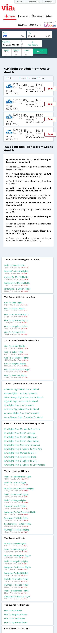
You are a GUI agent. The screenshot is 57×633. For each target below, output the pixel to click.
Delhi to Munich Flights (14, 265)
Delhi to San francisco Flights (17, 476)
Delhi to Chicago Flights (15, 500)
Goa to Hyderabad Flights (16, 320)
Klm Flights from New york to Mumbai (22, 445)
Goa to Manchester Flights (16, 357)
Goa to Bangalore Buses (15, 614)
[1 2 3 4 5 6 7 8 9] (7, 54)
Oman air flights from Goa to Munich (21, 413)
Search (40, 51)
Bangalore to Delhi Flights (16, 573)
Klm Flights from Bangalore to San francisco (24, 464)
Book (50, 89)
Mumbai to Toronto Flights (16, 529)
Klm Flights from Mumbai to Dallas (20, 453)
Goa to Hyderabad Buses (15, 622)
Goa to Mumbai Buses (14, 618)
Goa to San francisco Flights (17, 369)
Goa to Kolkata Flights (14, 308)
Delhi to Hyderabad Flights (16, 590)
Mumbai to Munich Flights (16, 271)
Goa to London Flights (14, 346)
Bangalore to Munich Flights (17, 283)
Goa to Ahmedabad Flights (16, 314)
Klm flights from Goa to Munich (19, 405)
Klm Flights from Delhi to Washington (21, 441)
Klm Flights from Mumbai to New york (22, 429)
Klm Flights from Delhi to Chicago (19, 433)
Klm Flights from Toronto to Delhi (20, 457)
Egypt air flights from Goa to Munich (21, 401)
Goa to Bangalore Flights (15, 326)
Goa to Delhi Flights (13, 302)
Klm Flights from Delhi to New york (20, 437)
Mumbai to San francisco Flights (19, 488)
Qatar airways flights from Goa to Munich (23, 417)
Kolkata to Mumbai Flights (16, 579)
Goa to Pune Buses (13, 610)
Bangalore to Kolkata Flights (17, 596)
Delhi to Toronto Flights (15, 482)
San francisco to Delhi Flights (17, 524)
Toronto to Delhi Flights (15, 506)
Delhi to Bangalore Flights (16, 561)
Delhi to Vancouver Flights (16, 494)
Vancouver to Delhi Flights (16, 518)
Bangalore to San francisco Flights (20, 512)
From (5, 33)
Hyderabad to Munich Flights (17, 289)
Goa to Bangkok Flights (15, 363)
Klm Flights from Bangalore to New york (23, 449)
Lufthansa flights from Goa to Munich (21, 409)
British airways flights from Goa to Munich (24, 397)
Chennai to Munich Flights (16, 277)
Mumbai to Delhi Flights (15, 543)
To (29, 33)
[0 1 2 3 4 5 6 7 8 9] (16, 54)
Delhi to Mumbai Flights (15, 549)
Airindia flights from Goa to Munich (20, 393)
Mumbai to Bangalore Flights (17, 555)
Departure (6, 42)
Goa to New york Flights (15, 375)
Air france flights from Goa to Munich (21, 389)
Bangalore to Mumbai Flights (17, 567)
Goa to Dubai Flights (13, 352)
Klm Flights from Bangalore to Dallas (21, 461)
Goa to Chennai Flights (14, 332)
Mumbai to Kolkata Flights (16, 585)
